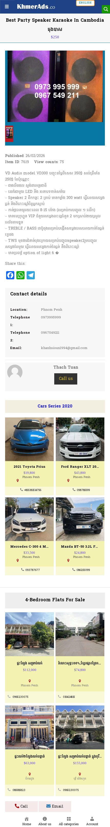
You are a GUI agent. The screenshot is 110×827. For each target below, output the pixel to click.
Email (57, 806)
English (85, 3)
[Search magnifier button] (105, 9)
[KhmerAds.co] (36, 6)
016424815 (69, 697)
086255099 (83, 570)
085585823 (19, 790)
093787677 (32, 570)
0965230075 (20, 697)
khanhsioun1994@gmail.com (64, 348)
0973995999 (51, 317)
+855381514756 (32, 490)
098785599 (83, 490)
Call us (66, 379)
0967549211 (50, 332)
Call (23, 806)
